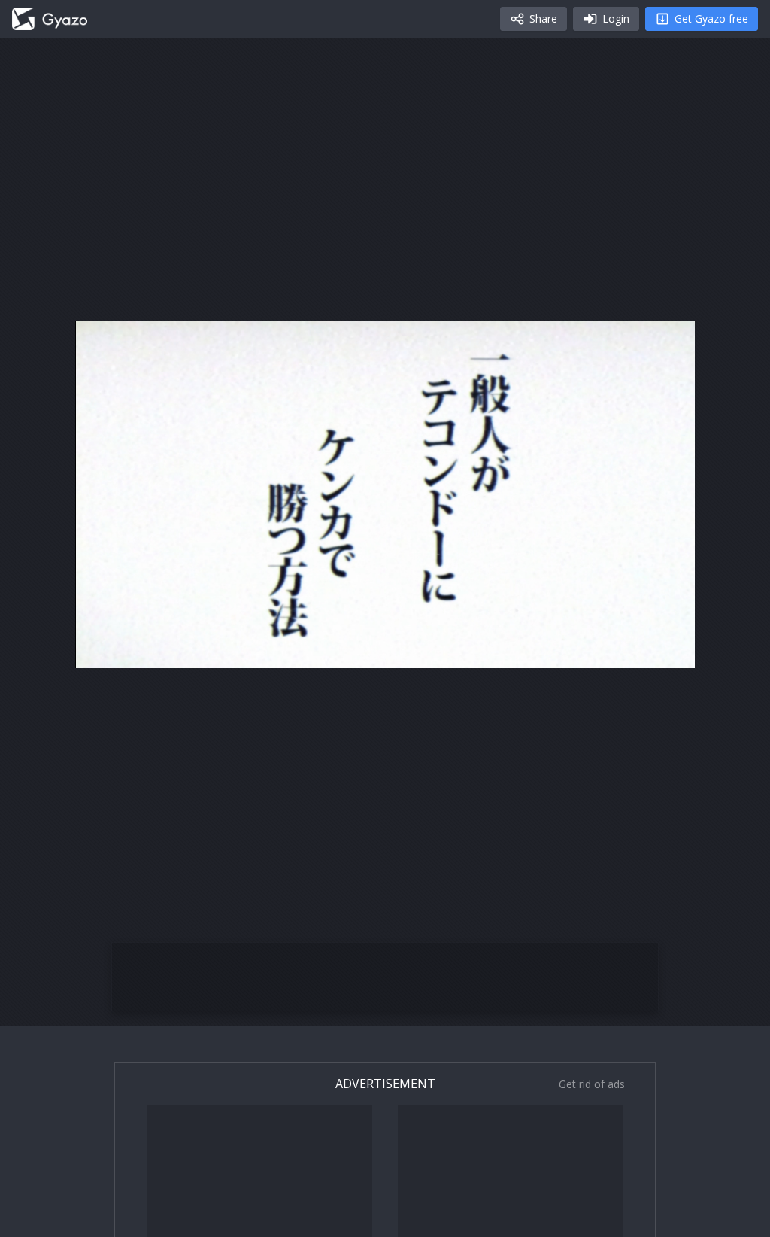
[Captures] (49, 19)
